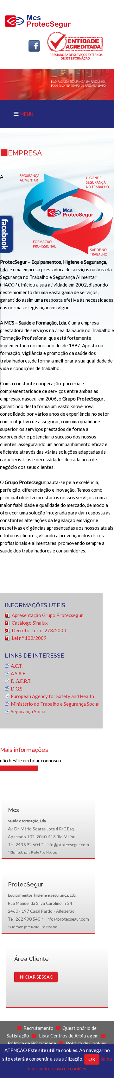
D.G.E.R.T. (21, 681)
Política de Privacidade (32, 1043)
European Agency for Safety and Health (52, 696)
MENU (25, 114)
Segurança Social (29, 711)
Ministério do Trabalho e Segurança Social (55, 704)
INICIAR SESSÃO (36, 977)
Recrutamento (38, 1028)
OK (91, 1059)
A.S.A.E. (18, 673)
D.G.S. (17, 688)
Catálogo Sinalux (30, 623)
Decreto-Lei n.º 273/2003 (39, 630)
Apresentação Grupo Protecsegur (47, 615)
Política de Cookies (86, 1043)
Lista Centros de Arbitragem (68, 1035)
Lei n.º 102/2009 (29, 638)
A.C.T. (16, 666)
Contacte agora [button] (21, 768)
